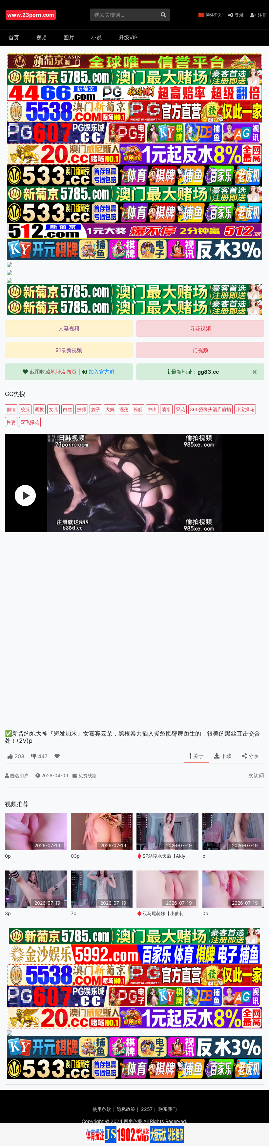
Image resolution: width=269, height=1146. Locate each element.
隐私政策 (126, 1109)
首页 (14, 37)
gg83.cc (208, 371)
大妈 (109, 409)
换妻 (11, 422)
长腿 (138, 409)
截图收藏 (53, 371)
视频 (41, 37)
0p (8, 856)
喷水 (166, 409)
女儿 (53, 409)
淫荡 (124, 409)
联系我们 (167, 1109)
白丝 (67, 409)
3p (8, 913)
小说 (96, 37)
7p (73, 913)
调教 (39, 409)
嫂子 (95, 409)
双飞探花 (30, 422)
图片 (69, 37)
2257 (147, 1109)
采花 (180, 409)
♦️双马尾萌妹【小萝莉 (160, 913)
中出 (152, 409)
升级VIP (128, 37)
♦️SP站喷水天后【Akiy (160, 856)
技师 (81, 409)
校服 (25, 409)
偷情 (11, 409)
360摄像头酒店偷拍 (210, 409)
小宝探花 (245, 409)
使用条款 (102, 1109)
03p (75, 856)
